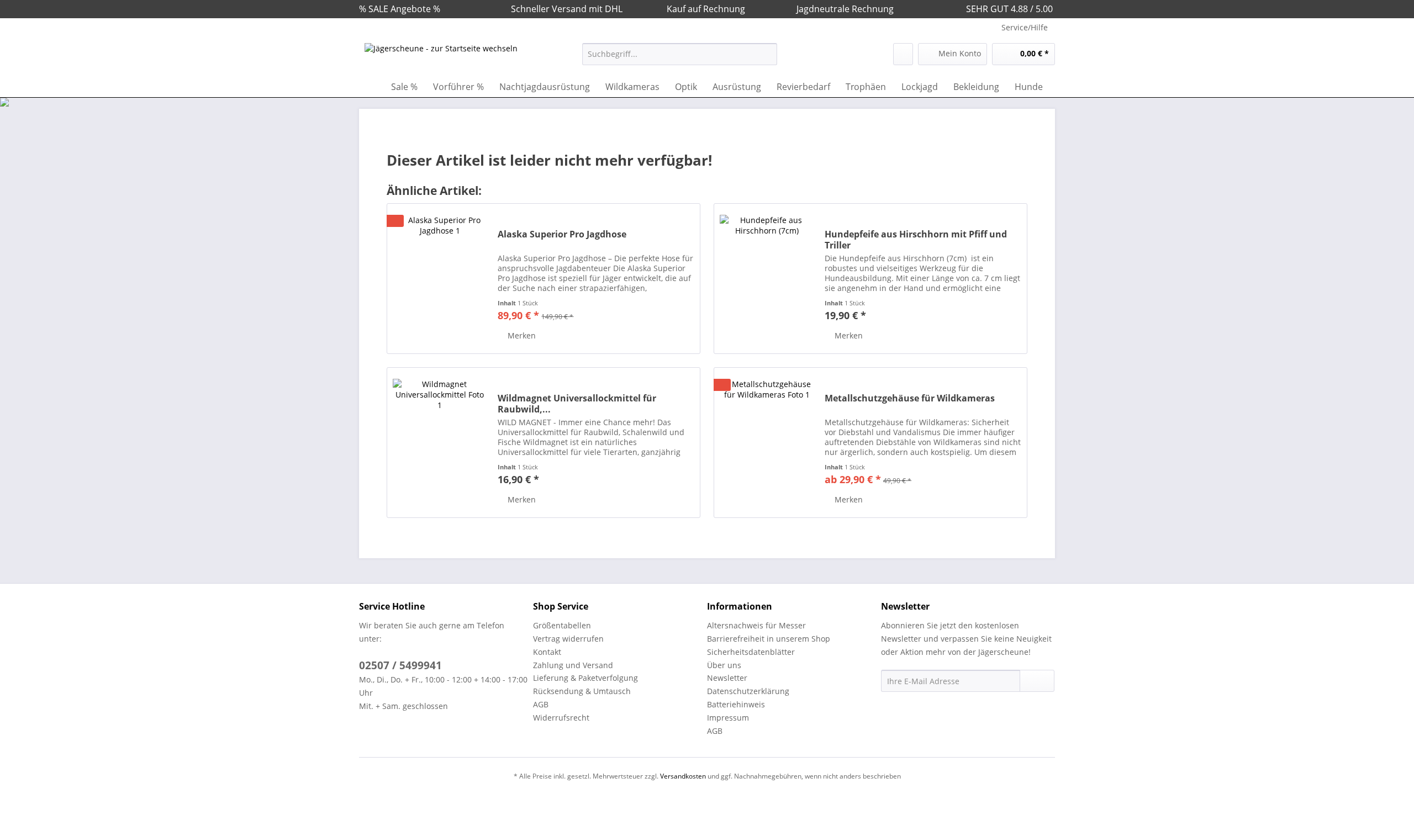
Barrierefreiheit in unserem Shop (768, 638)
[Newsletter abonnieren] (1037, 681)
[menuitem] (679, 59)
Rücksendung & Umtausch (582, 691)
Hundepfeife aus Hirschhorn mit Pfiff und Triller (916, 240)
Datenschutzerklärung (748, 691)
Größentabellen (562, 625)
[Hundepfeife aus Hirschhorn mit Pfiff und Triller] (767, 278)
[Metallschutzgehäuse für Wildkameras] (767, 442)
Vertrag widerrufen (568, 638)
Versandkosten (683, 776)
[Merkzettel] (903, 54)
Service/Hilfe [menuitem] (1024, 27)
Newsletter (727, 678)
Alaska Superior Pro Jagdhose (562, 234)
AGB (540, 704)
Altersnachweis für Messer (756, 625)
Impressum (728, 717)
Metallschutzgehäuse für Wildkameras (910, 398)
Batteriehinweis (736, 704)
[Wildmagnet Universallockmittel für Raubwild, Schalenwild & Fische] (440, 442)
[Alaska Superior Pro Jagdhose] (440, 278)
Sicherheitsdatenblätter (751, 652)
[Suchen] (767, 54)
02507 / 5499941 (400, 665)
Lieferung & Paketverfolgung (585, 678)
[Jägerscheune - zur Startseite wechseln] (441, 57)
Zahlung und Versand (573, 665)
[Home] (370, 86)
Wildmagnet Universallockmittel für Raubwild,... (577, 404)
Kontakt (547, 652)
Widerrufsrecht (561, 717)
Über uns (724, 665)
